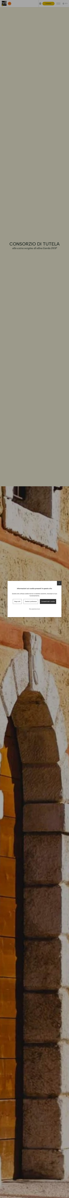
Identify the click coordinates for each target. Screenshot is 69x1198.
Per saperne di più (34, 609)
